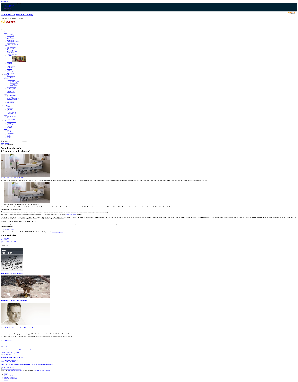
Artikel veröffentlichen (9, 5)
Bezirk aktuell (10, 48)
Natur (8, 106)
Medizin (9, 130)
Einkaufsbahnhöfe (11, 87)
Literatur (9, 123)
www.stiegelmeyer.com (57, 232)
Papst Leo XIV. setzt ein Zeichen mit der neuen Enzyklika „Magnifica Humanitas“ (27, 364)
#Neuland (9, 109)
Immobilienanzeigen (12, 99)
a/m (1, 360)
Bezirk (5, 45)
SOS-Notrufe (10, 34)
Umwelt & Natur (11, 71)
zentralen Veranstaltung (70, 214)
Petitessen (9, 126)
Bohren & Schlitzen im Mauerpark (9, 241)
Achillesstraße (13, 85)
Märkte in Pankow (11, 90)
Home (2, 143)
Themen (6, 105)
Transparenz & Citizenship (10, 377)
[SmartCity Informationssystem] (292, 12)
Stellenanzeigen (11, 101)
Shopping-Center (11, 80)
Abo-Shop (6, 380)
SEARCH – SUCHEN (12, 44)
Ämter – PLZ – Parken (12, 51)
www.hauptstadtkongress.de (7, 229)
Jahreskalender (10, 40)
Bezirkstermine (10, 38)
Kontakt (6, 373)
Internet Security (11, 43)
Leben (5, 129)
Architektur (9, 67)
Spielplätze (9, 70)
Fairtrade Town (10, 91)
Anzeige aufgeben (11, 95)
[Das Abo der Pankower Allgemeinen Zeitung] (11, 369)
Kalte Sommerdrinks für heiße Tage (12, 357)
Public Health (10, 133)
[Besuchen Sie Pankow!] (8, 23)
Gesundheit (9, 131)
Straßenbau (9, 69)
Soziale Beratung (11, 119)
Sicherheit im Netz (11, 113)
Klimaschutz (10, 108)
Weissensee (13, 84)
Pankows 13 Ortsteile (12, 54)
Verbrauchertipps (11, 92)
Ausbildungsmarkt (11, 102)
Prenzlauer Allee (14, 83)
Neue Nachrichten (11, 47)
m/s (1, 177)
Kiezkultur (9, 63)
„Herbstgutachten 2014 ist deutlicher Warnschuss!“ (17, 328)
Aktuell (5, 33)
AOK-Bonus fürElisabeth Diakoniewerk (6, 239)
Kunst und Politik (11, 124)
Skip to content (4, 1)
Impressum (6, 374)
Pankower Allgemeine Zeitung (17, 14)
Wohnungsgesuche (11, 97)
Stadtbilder (9, 62)
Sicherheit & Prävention (13, 41)
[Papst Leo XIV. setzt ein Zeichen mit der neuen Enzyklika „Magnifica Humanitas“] (9, 361)
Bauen (5, 64)
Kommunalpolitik (11, 50)
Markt (5, 94)
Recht (5, 115)
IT (7, 110)
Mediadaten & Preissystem (10, 378)
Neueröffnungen (11, 76)
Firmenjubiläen (10, 77)
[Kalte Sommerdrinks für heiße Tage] (6, 354)
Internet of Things (11, 112)
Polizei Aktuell (10, 52)
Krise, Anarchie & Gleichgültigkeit (12, 273)
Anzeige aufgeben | (8, 6)
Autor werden (7, 8)
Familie (8, 136)
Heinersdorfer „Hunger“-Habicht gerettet (14, 300)
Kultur (5, 120)
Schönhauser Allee (14, 81)
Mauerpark (9, 127)
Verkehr (9, 37)
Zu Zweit (9, 137)
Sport (8, 134)
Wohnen (9, 117)
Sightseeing (9, 55)
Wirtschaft (6, 74)
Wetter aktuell (10, 36)
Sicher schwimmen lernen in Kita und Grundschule (17, 350)
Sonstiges (9, 103)
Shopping (6, 78)
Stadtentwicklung (11, 66)
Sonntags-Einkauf (11, 88)
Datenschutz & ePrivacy (10, 375)
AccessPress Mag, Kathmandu (42, 370)
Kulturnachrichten (11, 122)
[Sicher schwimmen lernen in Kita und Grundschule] (6, 346)
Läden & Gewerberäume (13, 98)
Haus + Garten (10, 73)
